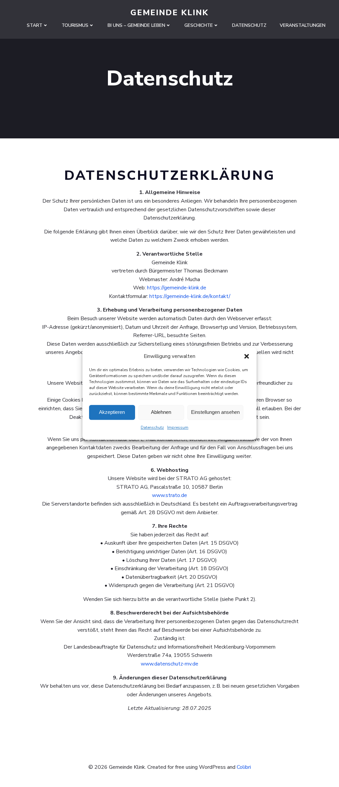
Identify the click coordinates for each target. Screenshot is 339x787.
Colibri (244, 767)
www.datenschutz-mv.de (169, 663)
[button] (246, 356)
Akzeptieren (112, 412)
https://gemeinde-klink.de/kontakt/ (189, 296)
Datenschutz (152, 427)
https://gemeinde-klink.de (176, 287)
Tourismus (75, 25)
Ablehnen (161, 412)
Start (34, 25)
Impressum (177, 427)
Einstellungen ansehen (215, 412)
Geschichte (198, 25)
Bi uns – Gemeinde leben (136, 25)
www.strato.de (169, 495)
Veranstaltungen (302, 25)
